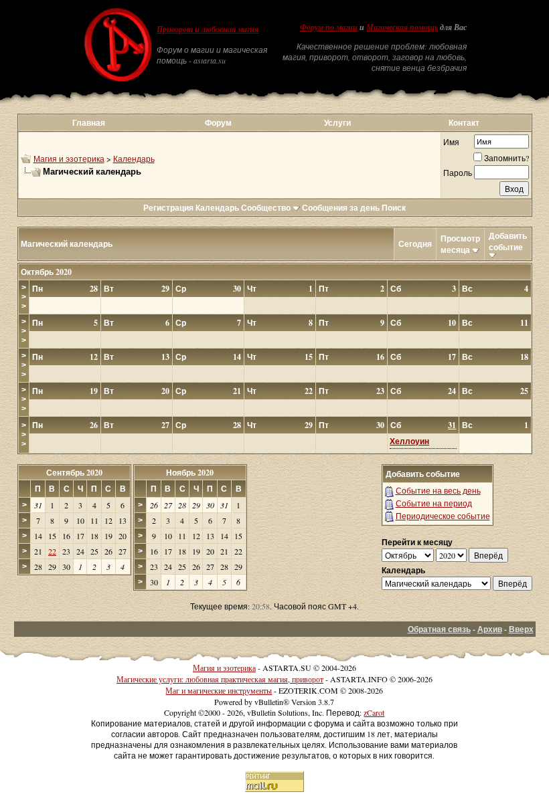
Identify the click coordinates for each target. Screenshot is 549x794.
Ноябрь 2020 (190, 472)
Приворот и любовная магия (207, 29)
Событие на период (434, 503)
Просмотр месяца (460, 244)
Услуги (337, 122)
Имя (451, 141)
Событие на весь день (438, 490)
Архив (489, 629)
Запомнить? (506, 158)
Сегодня (415, 244)
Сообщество (266, 207)
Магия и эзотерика (68, 158)
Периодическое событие (443, 515)
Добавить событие (508, 241)
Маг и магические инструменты (218, 690)
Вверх (521, 629)
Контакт (464, 122)
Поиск (394, 207)
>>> (23, 297)
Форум (218, 122)
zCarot (374, 712)
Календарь (134, 158)
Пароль (457, 172)
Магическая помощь (402, 27)
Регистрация (168, 207)
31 (452, 425)
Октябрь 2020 (46, 272)
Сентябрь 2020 (74, 472)
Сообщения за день (341, 207)
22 (52, 551)
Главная (88, 122)
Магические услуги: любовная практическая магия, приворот (219, 679)
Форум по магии (329, 27)
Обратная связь (439, 629)
